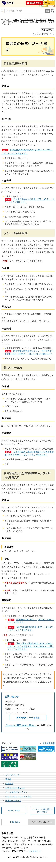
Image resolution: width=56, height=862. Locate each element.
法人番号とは (35, 851)
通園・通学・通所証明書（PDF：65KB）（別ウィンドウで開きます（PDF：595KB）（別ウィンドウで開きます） (30, 646)
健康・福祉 (41, 19)
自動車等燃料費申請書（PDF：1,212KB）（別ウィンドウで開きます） (30, 628)
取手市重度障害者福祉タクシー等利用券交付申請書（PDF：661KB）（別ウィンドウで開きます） (29, 352)
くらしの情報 (27, 19)
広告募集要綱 (49, 743)
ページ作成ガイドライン (16, 792)
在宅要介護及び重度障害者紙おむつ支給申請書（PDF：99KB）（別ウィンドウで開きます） (29, 453)
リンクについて (12, 775)
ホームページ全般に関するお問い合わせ (42, 810)
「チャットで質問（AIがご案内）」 (21, 725)
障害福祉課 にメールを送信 (28, 718)
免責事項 (9, 783)
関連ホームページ (13, 800)
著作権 (8, 779)
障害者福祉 (13, 22)
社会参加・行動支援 (29, 22)
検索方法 (52, 11)
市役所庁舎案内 (14, 810)
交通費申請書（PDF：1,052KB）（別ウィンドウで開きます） (30, 621)
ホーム (16, 19)
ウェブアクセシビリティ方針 (18, 796)
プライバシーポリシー (15, 788)
